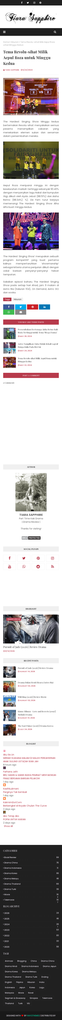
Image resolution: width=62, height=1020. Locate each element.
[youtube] (9, 566)
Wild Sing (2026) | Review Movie (32, 697)
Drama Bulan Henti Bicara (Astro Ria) (35, 682)
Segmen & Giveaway (15, 998)
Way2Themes (33, 1015)
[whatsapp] (23, 566)
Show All (8, 826)
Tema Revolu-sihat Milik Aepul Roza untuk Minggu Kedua (37, 360)
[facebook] (22, 2)
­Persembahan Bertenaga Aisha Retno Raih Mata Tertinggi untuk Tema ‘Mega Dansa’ (38, 331)
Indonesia (10, 987)
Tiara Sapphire (12, 70)
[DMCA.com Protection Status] (31, 539)
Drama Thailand (31, 884)
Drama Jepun (49, 966)
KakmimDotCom (12, 802)
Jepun (22, 987)
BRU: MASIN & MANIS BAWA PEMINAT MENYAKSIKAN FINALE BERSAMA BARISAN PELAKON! (29, 776)
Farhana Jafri (10, 771)
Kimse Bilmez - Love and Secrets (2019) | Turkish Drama (37, 713)
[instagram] (34, 2)
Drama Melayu (31, 878)
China (34, 961)
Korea (32, 987)
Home (6, 42)
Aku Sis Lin (8, 754)
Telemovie (31, 899)
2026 (31, 913)
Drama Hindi (11, 966)
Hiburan (14, 42)
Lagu (41, 987)
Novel (30, 992)
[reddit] (38, 566)
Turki (20, 1003)
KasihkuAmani (11, 788)
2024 (31, 924)
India (41, 982)
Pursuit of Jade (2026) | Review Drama (24, 647)
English (8, 982)
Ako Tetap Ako (11, 816)
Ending (44, 977)
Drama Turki (31, 889)
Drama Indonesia (31, 868)
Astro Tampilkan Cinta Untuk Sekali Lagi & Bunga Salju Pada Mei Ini (38, 345)
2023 (31, 929)
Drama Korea (31, 873)
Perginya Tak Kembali (15, 792)
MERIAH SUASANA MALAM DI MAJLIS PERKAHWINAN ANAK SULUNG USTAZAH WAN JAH (29, 759)
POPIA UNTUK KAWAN (14, 819)
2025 (31, 918)
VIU (28, 1003)
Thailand (9, 1003)
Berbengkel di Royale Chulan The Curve (25, 805)
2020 (31, 946)
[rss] (52, 566)
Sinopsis (34, 998)
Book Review (31, 857)
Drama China (31, 862)
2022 (31, 935)
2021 (31, 941)
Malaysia (9, 992)
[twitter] (28, 2)
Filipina (19, 982)
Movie (31, 894)
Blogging (21, 961)
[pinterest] (40, 2)
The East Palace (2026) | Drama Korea (35, 725)
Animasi (9, 961)
